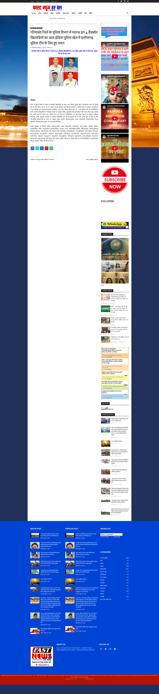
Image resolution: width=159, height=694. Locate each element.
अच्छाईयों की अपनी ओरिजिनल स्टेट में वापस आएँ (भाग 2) (120, 338)
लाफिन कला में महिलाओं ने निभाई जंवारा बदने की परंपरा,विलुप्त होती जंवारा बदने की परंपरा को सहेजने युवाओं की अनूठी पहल (120, 491)
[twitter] (121, 1)
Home (32, 1)
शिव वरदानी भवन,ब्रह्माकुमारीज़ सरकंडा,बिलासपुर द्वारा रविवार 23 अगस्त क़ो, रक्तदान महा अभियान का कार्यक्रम (119, 298)
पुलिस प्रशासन (103, 585)
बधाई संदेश (102, 588)
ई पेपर (39, 13)
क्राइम (52, 13)
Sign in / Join (54, 1)
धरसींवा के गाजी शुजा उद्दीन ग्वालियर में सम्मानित (42, 160)
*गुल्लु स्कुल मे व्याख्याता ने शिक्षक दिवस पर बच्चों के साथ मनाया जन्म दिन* (118, 480)
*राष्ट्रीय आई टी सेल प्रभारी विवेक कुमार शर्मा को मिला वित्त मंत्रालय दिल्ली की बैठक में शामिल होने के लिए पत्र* (51, 544)
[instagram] (124, 1)
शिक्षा (85, 13)
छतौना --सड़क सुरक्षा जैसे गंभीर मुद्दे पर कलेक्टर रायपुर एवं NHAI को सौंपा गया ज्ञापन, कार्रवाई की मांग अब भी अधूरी (119, 309)
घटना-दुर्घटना (103, 577)
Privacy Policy (46, 1)
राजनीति (80, 13)
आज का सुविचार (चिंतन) (92, 160)
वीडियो (90, 13)
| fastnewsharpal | (81, 679)
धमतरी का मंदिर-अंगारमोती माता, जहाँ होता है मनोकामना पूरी (119, 420)
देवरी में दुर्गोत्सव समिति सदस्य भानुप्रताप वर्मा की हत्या (50, 630)
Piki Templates (36, 683)
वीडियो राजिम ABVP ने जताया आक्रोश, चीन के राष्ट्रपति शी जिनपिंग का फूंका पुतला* (51, 562)
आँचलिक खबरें (33, 28)
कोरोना (101, 563)
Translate (116, 537)
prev (101, 285)
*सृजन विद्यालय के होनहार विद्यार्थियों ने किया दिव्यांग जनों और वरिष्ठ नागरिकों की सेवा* (119, 462)
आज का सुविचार (104, 558)
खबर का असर (66, 13)
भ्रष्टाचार (102, 591)
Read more (109, 357)
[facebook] (118, 1)
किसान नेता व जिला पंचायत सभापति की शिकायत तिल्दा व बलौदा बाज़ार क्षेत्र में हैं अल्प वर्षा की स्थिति (120, 511)
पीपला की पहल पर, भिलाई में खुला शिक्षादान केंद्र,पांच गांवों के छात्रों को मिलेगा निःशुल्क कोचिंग (119, 452)
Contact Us (38, 1)
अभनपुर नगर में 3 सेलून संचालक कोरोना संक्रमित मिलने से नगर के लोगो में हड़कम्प (50, 571)
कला (101, 561)
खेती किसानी (103, 574)
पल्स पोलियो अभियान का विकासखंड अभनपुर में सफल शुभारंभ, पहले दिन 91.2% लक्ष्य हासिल (119, 329)
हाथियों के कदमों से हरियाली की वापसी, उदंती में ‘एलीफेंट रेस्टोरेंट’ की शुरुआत (119, 320)
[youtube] (128, 1)
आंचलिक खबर (39, 28)
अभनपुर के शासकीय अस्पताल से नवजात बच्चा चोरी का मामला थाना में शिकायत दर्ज (50, 535)
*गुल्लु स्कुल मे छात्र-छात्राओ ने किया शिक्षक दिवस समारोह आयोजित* (119, 501)
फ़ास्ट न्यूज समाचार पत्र (105, 599)
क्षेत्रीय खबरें (103, 569)
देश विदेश (58, 13)
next (103, 285)
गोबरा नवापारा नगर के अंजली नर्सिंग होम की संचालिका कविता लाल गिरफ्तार (50, 553)
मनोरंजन (74, 13)
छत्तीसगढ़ (46, 13)
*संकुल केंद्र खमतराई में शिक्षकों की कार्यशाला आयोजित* (119, 471)
